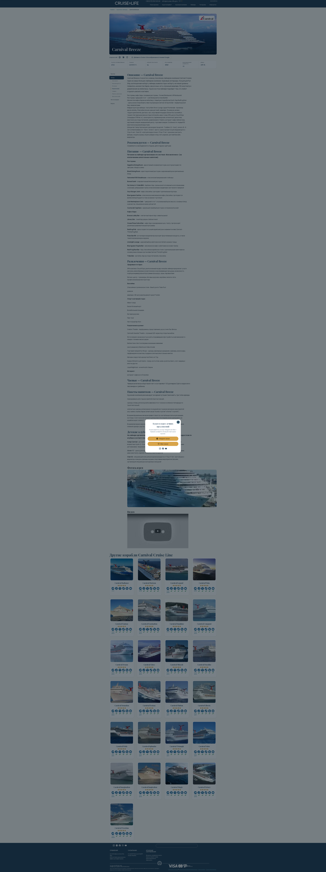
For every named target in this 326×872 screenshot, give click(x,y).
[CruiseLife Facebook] (163, 449)
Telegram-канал (164, 439)
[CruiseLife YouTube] (166, 449)
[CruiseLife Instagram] (160, 449)
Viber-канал (164, 444)
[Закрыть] (178, 422)
